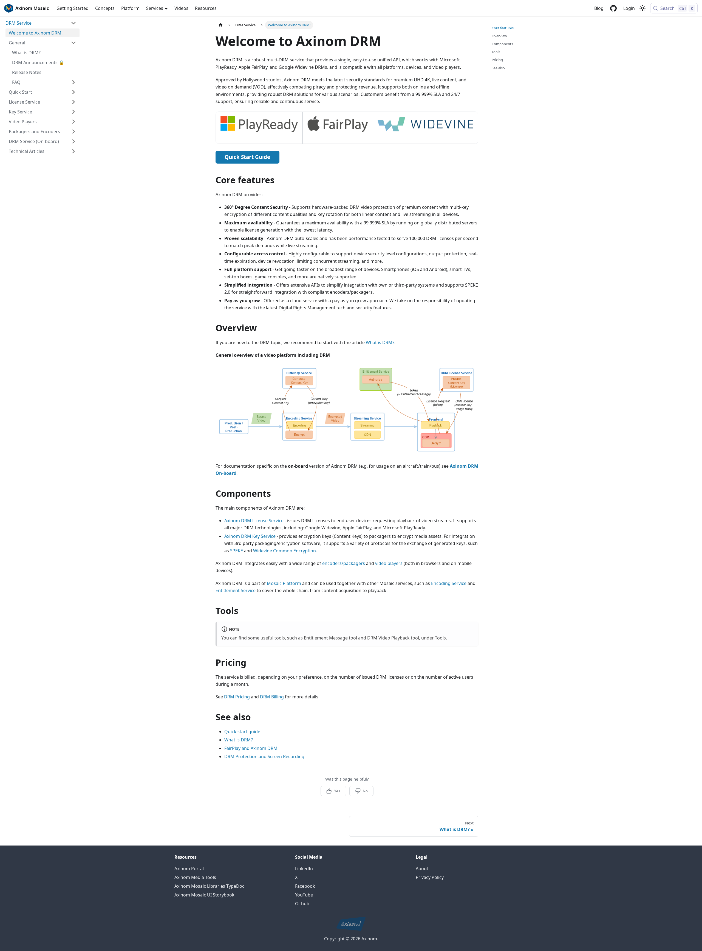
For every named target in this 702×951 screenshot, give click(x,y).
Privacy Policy (430, 877)
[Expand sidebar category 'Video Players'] (73, 121)
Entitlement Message (326, 638)
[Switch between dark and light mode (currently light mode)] (642, 8)
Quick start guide (242, 732)
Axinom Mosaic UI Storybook (204, 895)
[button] (41, 23)
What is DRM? (380, 342)
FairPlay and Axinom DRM (251, 748)
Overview (499, 35)
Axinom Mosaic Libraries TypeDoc (209, 886)
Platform (130, 8)
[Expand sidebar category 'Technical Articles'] (73, 151)
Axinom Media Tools (195, 877)
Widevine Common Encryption (284, 551)
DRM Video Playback (388, 638)
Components (502, 43)
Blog (599, 8)
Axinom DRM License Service (254, 521)
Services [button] (154, 8)
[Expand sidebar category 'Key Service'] (73, 111)
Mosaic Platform (284, 583)
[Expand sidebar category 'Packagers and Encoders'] (73, 131)
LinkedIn (304, 869)
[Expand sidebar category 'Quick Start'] (73, 92)
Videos (181, 8)
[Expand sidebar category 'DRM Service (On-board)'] (73, 141)
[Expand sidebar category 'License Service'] (73, 102)
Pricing (497, 59)
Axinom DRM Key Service (250, 536)
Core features (503, 27)
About (422, 869)
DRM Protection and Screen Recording (264, 756)
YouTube (304, 895)
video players (389, 563)
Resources (206, 8)
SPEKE (236, 551)
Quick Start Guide (247, 157)
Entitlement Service (236, 590)
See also (498, 67)
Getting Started (72, 8)
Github (302, 904)
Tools (440, 638)
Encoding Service (448, 583)
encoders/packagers (343, 563)
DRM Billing (272, 697)
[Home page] (221, 25)
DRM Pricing (237, 697)
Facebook (305, 886)
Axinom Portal (189, 869)
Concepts (105, 8)
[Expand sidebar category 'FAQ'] (73, 82)
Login (629, 8)
